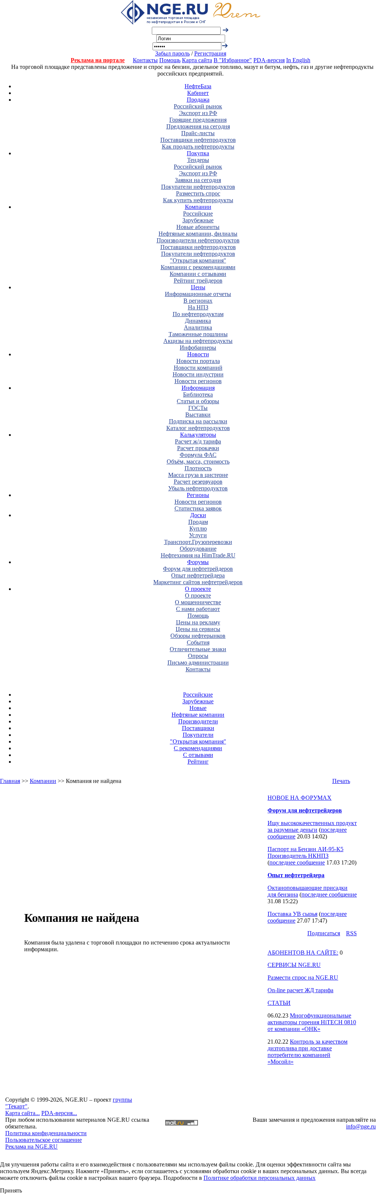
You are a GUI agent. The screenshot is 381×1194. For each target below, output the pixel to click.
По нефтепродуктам (198, 314)
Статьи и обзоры (198, 401)
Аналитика (198, 327)
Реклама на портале (98, 60)
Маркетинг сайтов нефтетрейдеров (198, 582)
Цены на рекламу (198, 622)
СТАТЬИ (279, 1003)
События (198, 642)
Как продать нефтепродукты (198, 146)
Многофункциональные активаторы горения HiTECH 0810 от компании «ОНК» (312, 1022)
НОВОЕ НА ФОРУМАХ (300, 798)
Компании (198, 207)
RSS (351, 933)
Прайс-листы (198, 133)
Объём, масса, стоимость (198, 461)
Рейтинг (198, 761)
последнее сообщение (297, 862)
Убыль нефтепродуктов (198, 488)
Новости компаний (198, 367)
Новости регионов (198, 381)
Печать (341, 781)
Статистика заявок (198, 508)
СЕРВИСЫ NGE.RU (294, 965)
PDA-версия (269, 60)
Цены (198, 287)
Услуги (198, 535)
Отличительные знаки (198, 649)
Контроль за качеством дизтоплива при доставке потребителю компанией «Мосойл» (308, 1051)
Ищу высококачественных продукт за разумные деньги (312, 826)
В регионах (197, 300)
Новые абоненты (198, 227)
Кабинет (198, 93)
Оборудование (198, 548)
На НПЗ (198, 307)
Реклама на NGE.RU (31, 1146)
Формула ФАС (198, 455)
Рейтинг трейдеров (198, 280)
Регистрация (210, 53)
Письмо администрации (198, 662)
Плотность (198, 468)
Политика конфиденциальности (46, 1133)
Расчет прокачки (198, 448)
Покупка (198, 153)
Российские (198, 213)
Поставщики (198, 728)
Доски (198, 515)
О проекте (198, 589)
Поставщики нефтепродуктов (198, 140)
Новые (197, 708)
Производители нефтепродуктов (198, 240)
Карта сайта (197, 60)
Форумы (198, 562)
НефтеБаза (198, 86)
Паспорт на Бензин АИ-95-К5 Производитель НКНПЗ (305, 852)
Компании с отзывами (198, 274)
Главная (10, 781)
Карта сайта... (22, 1113)
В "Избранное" (233, 60)
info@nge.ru (361, 1126)
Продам (198, 522)
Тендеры (198, 160)
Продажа (198, 99)
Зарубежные (198, 220)
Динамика (198, 321)
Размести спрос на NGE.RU (303, 977)
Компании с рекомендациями (198, 267)
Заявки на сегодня (198, 180)
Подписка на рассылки (198, 421)
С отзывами (198, 755)
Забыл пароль (172, 53)
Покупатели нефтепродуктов (198, 187)
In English (298, 60)
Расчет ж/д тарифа (198, 441)
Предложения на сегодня (198, 126)
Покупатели (198, 735)
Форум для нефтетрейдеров (198, 569)
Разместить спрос (198, 193)
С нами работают (198, 609)
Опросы (198, 656)
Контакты (145, 60)
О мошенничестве (198, 602)
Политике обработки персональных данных (260, 1178)
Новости (198, 354)
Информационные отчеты (198, 294)
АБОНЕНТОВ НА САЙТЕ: (303, 952)
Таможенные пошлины (198, 334)
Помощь (169, 60)
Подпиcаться (323, 933)
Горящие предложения (198, 120)
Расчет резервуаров (198, 481)
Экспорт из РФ (198, 113)
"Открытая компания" (198, 260)
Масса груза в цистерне (198, 475)
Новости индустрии (198, 374)
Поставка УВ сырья (292, 914)
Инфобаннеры (198, 347)
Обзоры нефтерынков (197, 636)
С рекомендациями (198, 748)
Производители (198, 721)
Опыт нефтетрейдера (198, 575)
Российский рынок (198, 106)
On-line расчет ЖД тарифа (300, 990)
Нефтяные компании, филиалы (198, 233)
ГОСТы (198, 408)
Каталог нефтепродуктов (198, 428)
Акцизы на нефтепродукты (198, 341)
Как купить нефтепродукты (198, 200)
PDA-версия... (59, 1113)
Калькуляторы (198, 435)
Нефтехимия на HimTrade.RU (198, 555)
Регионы (198, 495)
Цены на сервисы (198, 629)
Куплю (198, 528)
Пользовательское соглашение (43, 1140)
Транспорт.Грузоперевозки (198, 542)
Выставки (198, 414)
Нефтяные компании (198, 714)
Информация (198, 388)
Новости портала (198, 361)
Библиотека (198, 394)
